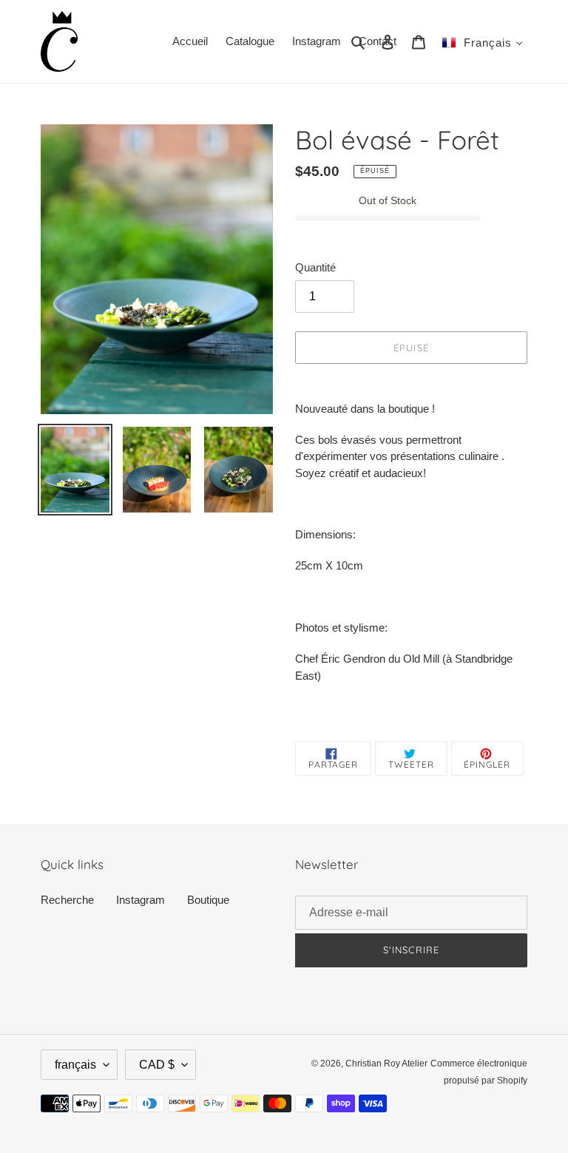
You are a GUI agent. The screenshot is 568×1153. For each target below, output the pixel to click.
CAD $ (157, 1064)
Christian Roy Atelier (386, 1063)
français (75, 1064)
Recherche (67, 899)
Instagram (140, 899)
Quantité (315, 267)
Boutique (208, 899)
